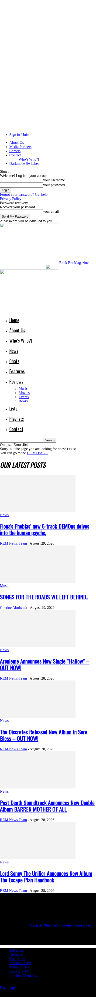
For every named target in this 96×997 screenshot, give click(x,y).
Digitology (8, 988)
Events (24, 397)
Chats (14, 360)
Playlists (16, 418)
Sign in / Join (19, 135)
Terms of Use (19, 967)
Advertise (16, 950)
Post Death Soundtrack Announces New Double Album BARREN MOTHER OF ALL (47, 805)
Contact (15, 155)
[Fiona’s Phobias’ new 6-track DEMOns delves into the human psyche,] (37, 511)
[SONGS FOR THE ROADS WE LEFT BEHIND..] (37, 581)
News (13, 350)
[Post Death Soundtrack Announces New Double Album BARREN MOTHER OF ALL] (37, 787)
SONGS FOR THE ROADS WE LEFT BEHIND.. (44, 597)
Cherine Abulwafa (13, 608)
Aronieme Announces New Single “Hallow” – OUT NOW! (44, 664)
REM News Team (13, 543)
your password (54, 185)
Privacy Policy (10, 199)
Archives (16, 955)
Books (23, 401)
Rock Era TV (19, 971)
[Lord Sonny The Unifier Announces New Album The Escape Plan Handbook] (37, 858)
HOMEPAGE (37, 453)
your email (51, 211)
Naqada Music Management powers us (61, 925)
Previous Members (23, 975)
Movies (24, 393)
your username (54, 180)
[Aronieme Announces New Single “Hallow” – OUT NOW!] (37, 646)
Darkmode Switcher (24, 163)
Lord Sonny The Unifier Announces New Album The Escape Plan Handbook (46, 876)
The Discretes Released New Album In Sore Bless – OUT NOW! (43, 735)
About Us (16, 143)
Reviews (16, 381)
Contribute (17, 959)
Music (23, 389)
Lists (13, 408)
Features (17, 371)
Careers (15, 151)
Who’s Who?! (29, 159)
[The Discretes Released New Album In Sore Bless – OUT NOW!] (37, 716)
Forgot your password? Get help (24, 194)
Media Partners (20, 147)
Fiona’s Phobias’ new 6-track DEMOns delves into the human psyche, (44, 529)
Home (14, 320)
